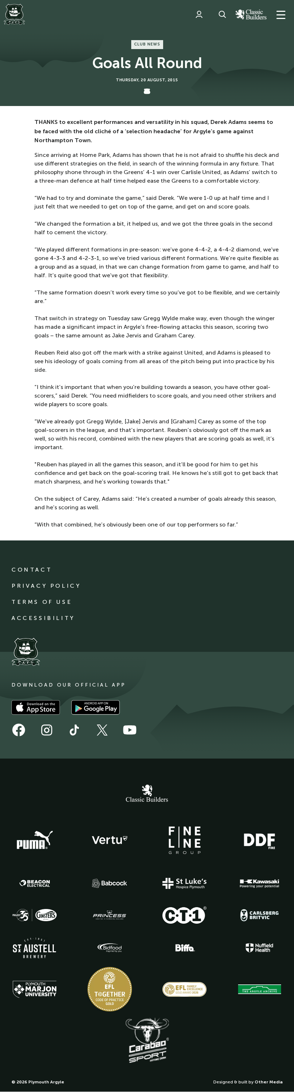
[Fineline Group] (184, 840)
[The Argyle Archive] (259, 989)
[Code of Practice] (109, 989)
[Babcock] (109, 883)
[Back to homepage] (14, 14)
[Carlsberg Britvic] (259, 915)
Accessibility (43, 618)
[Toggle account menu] (199, 14)
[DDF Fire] (259, 840)
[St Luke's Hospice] (184, 883)
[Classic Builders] (147, 794)
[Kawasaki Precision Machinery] (259, 883)
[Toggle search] (222, 14)
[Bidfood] (109, 948)
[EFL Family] (184, 989)
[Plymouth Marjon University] (35, 990)
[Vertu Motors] (109, 840)
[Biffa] (184, 948)
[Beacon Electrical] (35, 883)
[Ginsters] (35, 915)
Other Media (269, 1081)
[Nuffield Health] (259, 947)
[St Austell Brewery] (35, 947)
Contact (31, 569)
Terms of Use (41, 601)
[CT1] (184, 915)
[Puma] (35, 840)
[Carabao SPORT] (147, 1040)
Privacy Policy (46, 585)
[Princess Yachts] (109, 915)
